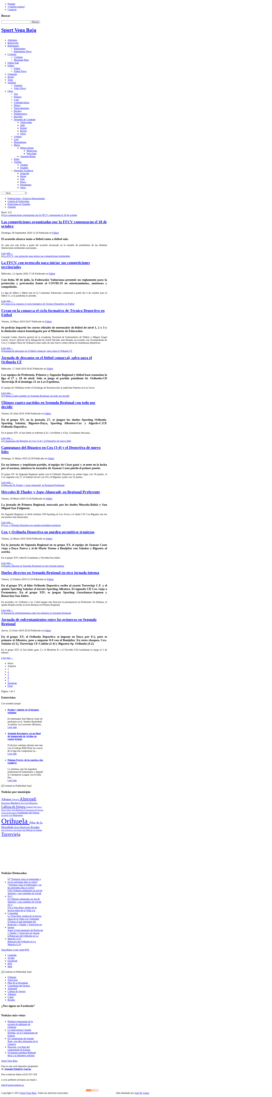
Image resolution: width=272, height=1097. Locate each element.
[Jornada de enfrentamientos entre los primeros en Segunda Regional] (36, 613)
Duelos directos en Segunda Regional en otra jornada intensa (50, 573)
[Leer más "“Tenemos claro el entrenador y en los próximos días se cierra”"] (25, 882)
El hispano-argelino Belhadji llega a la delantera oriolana (22, 1054)
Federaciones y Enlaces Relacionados (26, 198)
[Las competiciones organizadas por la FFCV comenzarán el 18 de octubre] (39, 215)
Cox (34, 806)
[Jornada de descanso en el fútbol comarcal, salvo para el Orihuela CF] (36, 351)
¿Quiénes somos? (16, 6)
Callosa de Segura (13, 806)
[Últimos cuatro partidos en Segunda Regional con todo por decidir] (35, 396)
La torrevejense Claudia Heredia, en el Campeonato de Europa (23, 1033)
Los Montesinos (16, 815)
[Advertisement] (22, 852)
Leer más (12, 727)
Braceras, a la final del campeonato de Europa (19, 1048)
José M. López (142, 1093)
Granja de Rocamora (9, 813)
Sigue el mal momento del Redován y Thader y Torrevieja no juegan (25, 931)
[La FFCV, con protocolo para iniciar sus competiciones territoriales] (35, 256)
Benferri (16, 803)
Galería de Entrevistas (18, 201)
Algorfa (16, 799)
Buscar (35, 22)
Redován (25, 827)
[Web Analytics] (92, 1090)
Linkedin (12, 955)
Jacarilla (5, 815)
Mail (10, 966)
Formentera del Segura (33, 810)
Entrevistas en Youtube (19, 204)
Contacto (12, 9)
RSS (10, 963)
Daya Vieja (11, 810)
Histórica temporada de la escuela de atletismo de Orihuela (20, 1024)
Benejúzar (6, 803)
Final (10, 686)
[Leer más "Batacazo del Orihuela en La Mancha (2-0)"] (25, 938)
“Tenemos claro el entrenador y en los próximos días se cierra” (25, 886)
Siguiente (12, 683)
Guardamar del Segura (28, 812)
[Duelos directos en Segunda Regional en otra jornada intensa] (32, 566)
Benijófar (25, 803)
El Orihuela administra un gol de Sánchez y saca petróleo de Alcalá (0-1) (24, 902)
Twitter (11, 958)
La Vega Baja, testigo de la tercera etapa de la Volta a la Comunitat (24, 917)
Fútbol (55, 232)
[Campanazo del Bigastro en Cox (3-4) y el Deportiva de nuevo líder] (36, 441)
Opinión (12, 207)
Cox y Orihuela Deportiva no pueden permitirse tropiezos (47, 532)
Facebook (12, 960)
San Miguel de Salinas (32, 830)
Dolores (20, 810)
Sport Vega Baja (9, 1060)
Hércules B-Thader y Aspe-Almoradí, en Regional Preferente (50, 492)
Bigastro (33, 803)
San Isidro (18, 830)
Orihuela (15, 821)
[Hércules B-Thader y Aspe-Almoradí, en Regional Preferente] (33, 485)
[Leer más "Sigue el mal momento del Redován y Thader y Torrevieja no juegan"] (25, 927)
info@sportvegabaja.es (12, 1085)
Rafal (17, 827)
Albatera (6, 799)
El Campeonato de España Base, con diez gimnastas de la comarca (23, 1041)
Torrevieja (10, 834)
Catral (29, 806)
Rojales (35, 827)
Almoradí (12, 988)
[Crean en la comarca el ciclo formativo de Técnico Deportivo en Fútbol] (37, 304)
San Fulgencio (7, 830)
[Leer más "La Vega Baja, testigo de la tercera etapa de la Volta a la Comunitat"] (25, 913)
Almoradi (28, 799)
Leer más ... (7, 253)
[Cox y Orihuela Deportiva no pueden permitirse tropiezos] (31, 525)
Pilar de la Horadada (18, 983)
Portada (11, 4)
